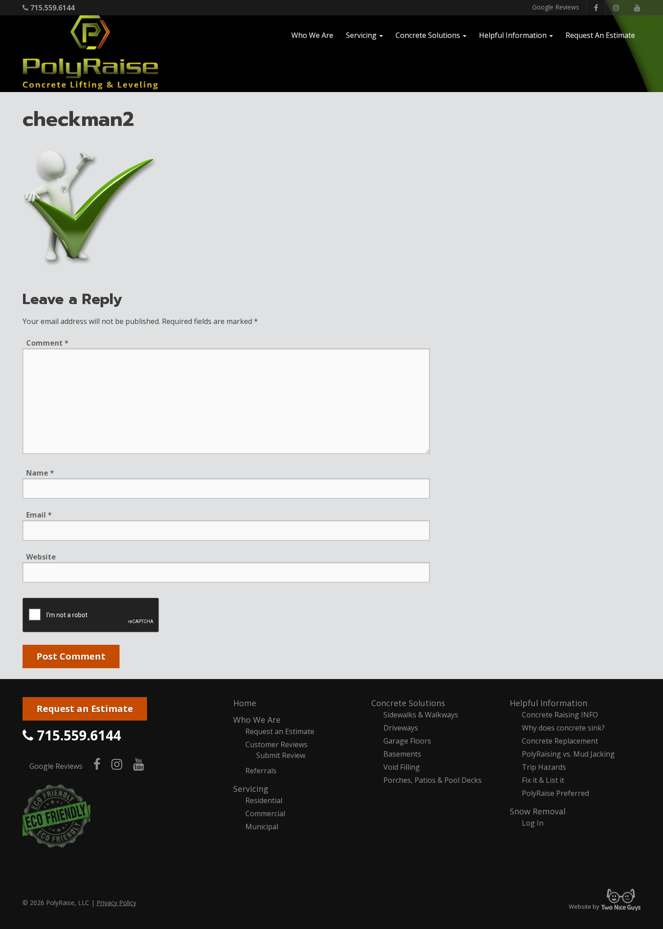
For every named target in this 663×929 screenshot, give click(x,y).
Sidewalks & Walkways (420, 715)
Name (40, 473)
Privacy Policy (116, 902)
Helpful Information (548, 703)
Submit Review (280, 755)
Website (41, 557)
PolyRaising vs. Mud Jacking (568, 754)
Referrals (260, 771)
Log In (532, 823)
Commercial (265, 813)
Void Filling (401, 767)
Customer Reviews (276, 744)
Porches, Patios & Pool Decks (432, 780)
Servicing (250, 788)
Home (244, 703)
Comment (47, 343)
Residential (263, 800)
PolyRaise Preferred (555, 793)
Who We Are (257, 719)
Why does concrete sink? (563, 728)
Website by (604, 906)
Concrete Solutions (408, 703)
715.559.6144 (51, 8)
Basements (402, 754)
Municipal (261, 827)
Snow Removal (538, 811)
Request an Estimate (85, 709)
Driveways (400, 728)
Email (39, 515)
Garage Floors (407, 741)
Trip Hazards (544, 767)
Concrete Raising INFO (560, 715)
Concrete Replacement (560, 741)
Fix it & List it (543, 780)
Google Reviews (555, 7)
